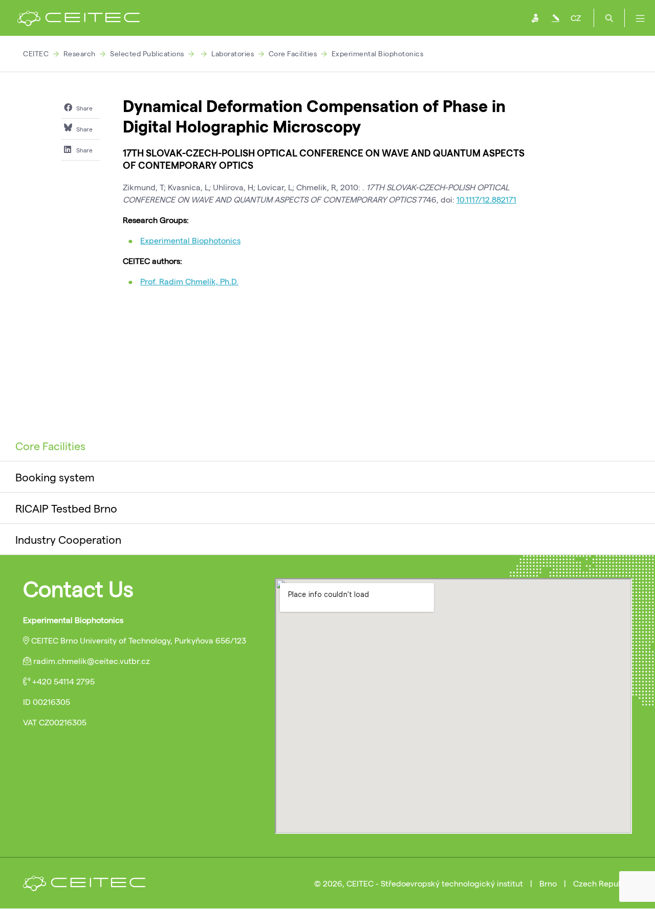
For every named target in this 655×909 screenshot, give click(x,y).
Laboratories (232, 53)
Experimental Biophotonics (378, 53)
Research (79, 53)
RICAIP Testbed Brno (66, 508)
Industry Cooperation (68, 539)
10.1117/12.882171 (486, 199)
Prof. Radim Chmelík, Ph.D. (189, 281)
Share (84, 108)
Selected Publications (147, 53)
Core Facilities (293, 53)
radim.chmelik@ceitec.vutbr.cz (91, 661)
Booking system (55, 476)
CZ (576, 18)
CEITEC (36, 53)
